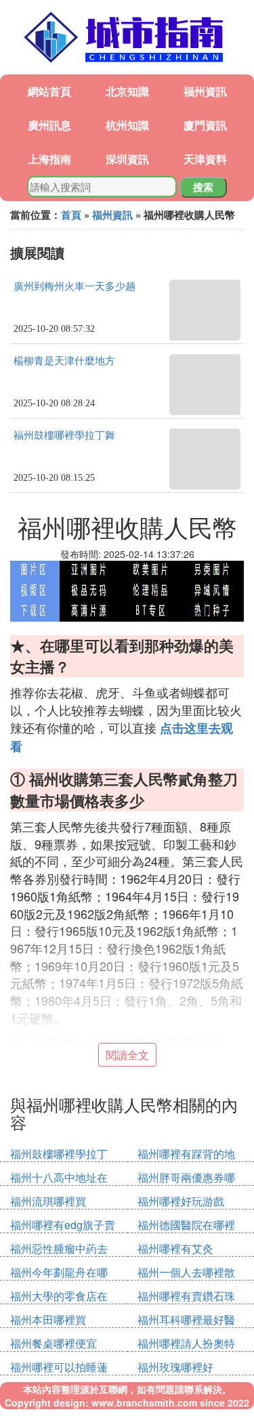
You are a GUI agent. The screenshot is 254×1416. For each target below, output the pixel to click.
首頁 (71, 214)
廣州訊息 (49, 125)
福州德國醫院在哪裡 (186, 1224)
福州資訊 (205, 91)
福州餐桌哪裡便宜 (53, 1343)
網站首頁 (49, 91)
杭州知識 (127, 125)
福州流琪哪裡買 (48, 1201)
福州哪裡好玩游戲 (180, 1201)
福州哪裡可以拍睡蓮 (59, 1367)
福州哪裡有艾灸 (175, 1248)
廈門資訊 (205, 125)
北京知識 (127, 91)
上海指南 (49, 159)
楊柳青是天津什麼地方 (64, 361)
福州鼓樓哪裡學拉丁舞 (64, 435)
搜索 (203, 186)
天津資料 (205, 159)
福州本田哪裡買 (48, 1319)
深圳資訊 (127, 159)
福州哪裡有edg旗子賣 (62, 1224)
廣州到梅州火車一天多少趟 (74, 286)
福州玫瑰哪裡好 (175, 1367)
